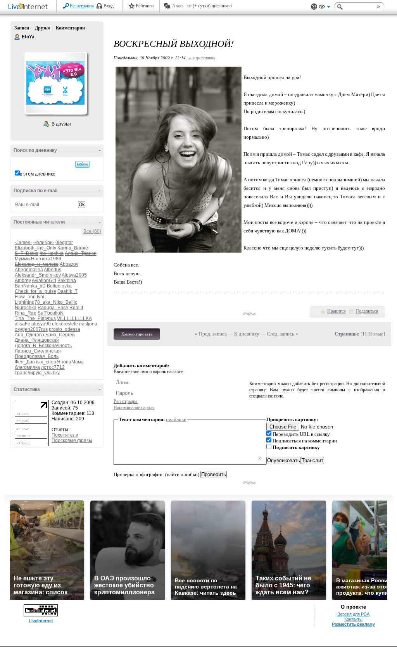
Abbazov (69, 264)
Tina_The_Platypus (35, 318)
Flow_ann (25, 296)
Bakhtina (66, 280)
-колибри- (43, 242)
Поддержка (314, 6)
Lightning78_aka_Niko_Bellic (46, 302)
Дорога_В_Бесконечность (43, 345)
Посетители (65, 435)
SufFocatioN (51, 313)
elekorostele (65, 324)
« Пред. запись (211, 334)
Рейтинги (145, 6)
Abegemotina (29, 269)
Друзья (42, 28)
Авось (178, 6)
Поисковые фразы (72, 440)
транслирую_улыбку (37, 372)
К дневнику (246, 334)
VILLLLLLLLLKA (74, 318)
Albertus (52, 269)
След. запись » (282, 334)
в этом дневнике (37, 174)
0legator (64, 242)
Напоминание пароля (134, 407)
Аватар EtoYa (55, 83)
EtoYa (17, 37)
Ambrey (23, 280)
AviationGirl (44, 280)
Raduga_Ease (53, 307)
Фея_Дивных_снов (35, 362)
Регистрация (82, 6)
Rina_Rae (25, 313)
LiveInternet (29, 7)
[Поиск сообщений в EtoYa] (82, 164)
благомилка (27, 367)
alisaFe (22, 324)
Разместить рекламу (353, 624)
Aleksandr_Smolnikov (38, 275)
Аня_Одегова (29, 334)
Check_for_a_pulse (35, 291)
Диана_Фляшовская (37, 340)
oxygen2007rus (31, 329)
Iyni (40, 296)
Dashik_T (67, 291)
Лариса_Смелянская (38, 351)
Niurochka (25, 307)
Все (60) (92, 231)
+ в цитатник (201, 57)
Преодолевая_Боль (37, 356)
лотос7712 (53, 367)
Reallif (76, 307)
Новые (376, 334)
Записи (21, 28)
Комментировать (136, 334)
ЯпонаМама (70, 362)
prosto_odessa (64, 329)
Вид (324, 8)
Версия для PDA (353, 614)
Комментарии (70, 28)
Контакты (353, 619)
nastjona (88, 324)
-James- (23, 242)
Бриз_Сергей (60, 334)
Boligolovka (59, 286)
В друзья (61, 124)
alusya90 (41, 324)
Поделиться (367, 311)
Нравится (336, 311)
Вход (109, 6)
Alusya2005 (74, 275)
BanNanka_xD (30, 286)
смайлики (176, 419)
